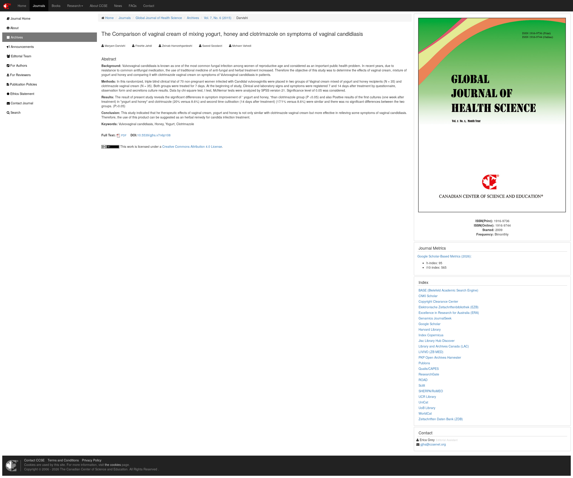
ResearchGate (429, 374)
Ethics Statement (21, 93)
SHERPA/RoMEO (431, 391)
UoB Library (427, 407)
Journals (39, 5)
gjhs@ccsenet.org (433, 444)
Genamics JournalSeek (435, 318)
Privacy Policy (91, 460)
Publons (424, 363)
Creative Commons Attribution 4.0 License (192, 146)
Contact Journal (21, 103)
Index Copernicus (431, 335)
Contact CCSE (34, 460)
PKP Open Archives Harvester (440, 357)
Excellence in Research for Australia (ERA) (449, 312)
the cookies (113, 464)
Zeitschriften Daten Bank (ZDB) (441, 419)
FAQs (133, 5)
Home (22, 5)
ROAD (423, 379)
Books (56, 5)
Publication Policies (23, 84)
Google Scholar (429, 324)
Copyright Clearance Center (438, 301)
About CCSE (98, 5)
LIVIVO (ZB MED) (431, 351)
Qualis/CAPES (429, 368)
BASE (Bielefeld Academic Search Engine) (448, 290)
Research (74, 5)
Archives (193, 17)
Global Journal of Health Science (159, 17)
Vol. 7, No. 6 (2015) (217, 17)
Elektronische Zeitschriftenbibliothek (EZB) (449, 307)
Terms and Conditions (63, 460)
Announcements (22, 46)
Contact (148, 5)
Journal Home (20, 18)
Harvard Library (430, 329)
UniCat (423, 402)
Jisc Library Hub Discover (437, 340)
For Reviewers (20, 75)
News (118, 5)
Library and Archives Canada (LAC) (444, 346)
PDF (123, 135)
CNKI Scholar (428, 296)
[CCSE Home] (7, 5)
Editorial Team (20, 56)
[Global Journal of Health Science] (492, 116)
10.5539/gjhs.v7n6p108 (154, 135)
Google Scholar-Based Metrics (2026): (445, 256)
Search (15, 112)
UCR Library (427, 396)
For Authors (18, 65)
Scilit (422, 385)
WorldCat (425, 413)
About (14, 28)
